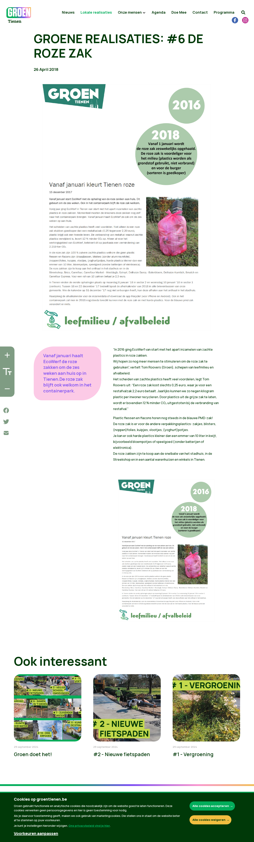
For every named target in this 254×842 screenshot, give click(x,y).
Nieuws (68, 12)
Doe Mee (179, 12)
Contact (200, 12)
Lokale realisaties (96, 12)
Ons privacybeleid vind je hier (89, 826)
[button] (243, 12)
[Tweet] (6, 422)
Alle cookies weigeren (208, 820)
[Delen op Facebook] (6, 410)
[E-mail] (6, 433)
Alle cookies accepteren (210, 806)
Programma (224, 12)
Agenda (158, 12)
